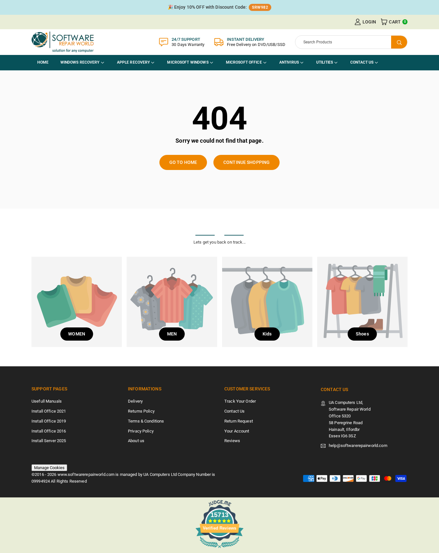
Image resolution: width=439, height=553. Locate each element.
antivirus (289, 62)
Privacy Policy (141, 431)
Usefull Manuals (46, 401)
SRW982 (260, 7)
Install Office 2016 (48, 431)
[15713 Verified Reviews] (219, 549)
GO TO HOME (183, 162)
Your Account (236, 431)
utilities (324, 62)
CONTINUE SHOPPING (246, 162)
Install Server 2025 (48, 440)
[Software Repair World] (63, 42)
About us (136, 440)
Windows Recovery (80, 62)
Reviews (232, 440)
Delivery (135, 401)
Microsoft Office (244, 62)
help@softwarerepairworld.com (358, 445)
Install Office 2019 (48, 421)
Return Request (238, 421)
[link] (219, 7)
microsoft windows (187, 62)
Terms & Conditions (146, 421)
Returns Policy (141, 411)
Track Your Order (240, 401)
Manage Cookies (49, 467)
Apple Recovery (133, 62)
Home (43, 62)
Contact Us (361, 62)
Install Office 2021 (48, 411)
